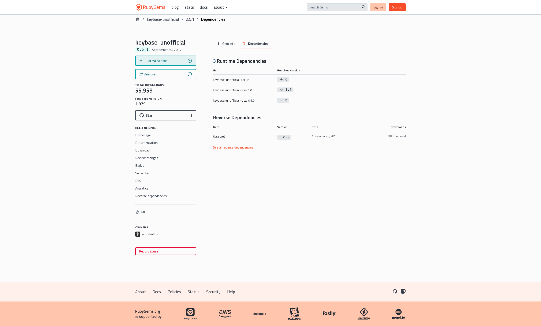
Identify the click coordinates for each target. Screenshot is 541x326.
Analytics (141, 188)
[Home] (137, 19)
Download (142, 150)
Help (231, 292)
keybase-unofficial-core (233, 90)
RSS (138, 180)
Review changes (146, 157)
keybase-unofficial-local (233, 100)
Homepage (143, 135)
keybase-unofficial (163, 19)
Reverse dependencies (151, 195)
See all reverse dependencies (233, 147)
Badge (139, 165)
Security (213, 292)
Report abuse (148, 251)
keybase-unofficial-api (232, 79)
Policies (174, 292)
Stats (189, 7)
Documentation (146, 142)
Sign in (378, 7)
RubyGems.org (147, 311)
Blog (175, 7)
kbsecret (219, 136)
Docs (204, 7)
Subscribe (142, 173)
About (140, 292)
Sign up (397, 7)
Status (193, 292)
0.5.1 (190, 19)
